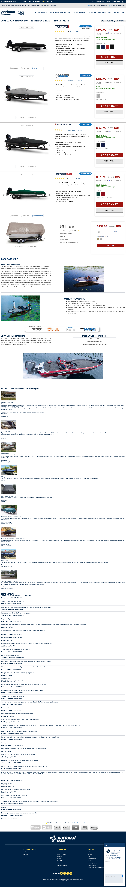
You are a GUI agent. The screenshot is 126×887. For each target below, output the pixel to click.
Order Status (25, 852)
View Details (109, 63)
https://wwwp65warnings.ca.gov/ (78, 822)
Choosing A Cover (92, 863)
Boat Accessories (92, 865)
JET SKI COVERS (119, 13)
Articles (90, 854)
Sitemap (90, 852)
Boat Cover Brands (92, 860)
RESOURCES (92, 849)
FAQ (89, 856)
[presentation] (3, 47)
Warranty (59, 858)
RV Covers (81, 879)
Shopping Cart (26, 854)
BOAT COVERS (40, 13)
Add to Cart (109, 56)
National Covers (46, 879)
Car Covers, (76, 879)
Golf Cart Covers (71, 879)
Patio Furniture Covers (63, 879)
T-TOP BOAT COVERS (71, 13)
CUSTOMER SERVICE (29, 849)
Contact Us (59, 860)
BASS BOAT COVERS (86, 13)
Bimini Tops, (57, 879)
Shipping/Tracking (61, 854)
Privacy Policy (60, 863)
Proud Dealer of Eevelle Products (96, 867)
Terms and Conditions (62, 865)
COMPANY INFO (62, 849)
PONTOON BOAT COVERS (54, 13)
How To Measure (92, 858)
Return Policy (60, 856)
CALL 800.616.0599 (98, 1)
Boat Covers (52, 879)
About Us (59, 852)
